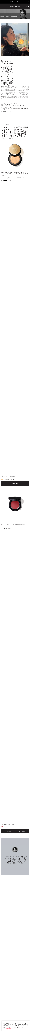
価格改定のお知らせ (15, 1)
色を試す (9, 831)
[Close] (28, 1)
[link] (27, 6)
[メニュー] (2, 6)
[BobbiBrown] (15, 6)
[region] (16, 1026)
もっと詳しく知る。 (7, 1028)
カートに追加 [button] (15, 483)
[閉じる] (26, 1024)
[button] (2, 6)
